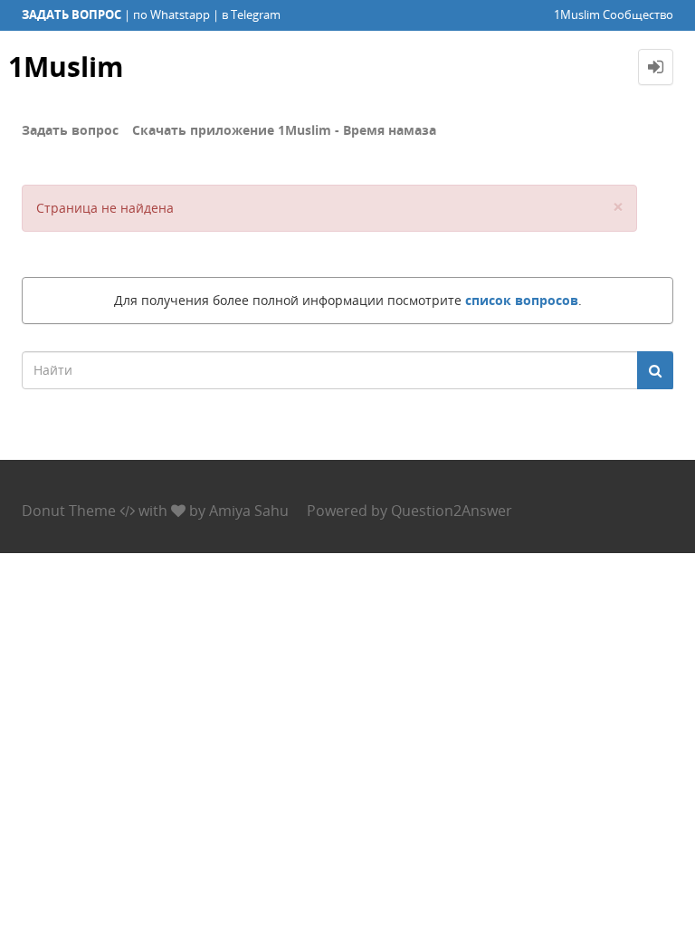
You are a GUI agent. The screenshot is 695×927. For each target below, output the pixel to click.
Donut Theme (69, 511)
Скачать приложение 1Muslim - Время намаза (284, 130)
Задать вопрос (70, 130)
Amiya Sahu (249, 511)
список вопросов (521, 300)
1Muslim (65, 66)
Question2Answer (451, 511)
